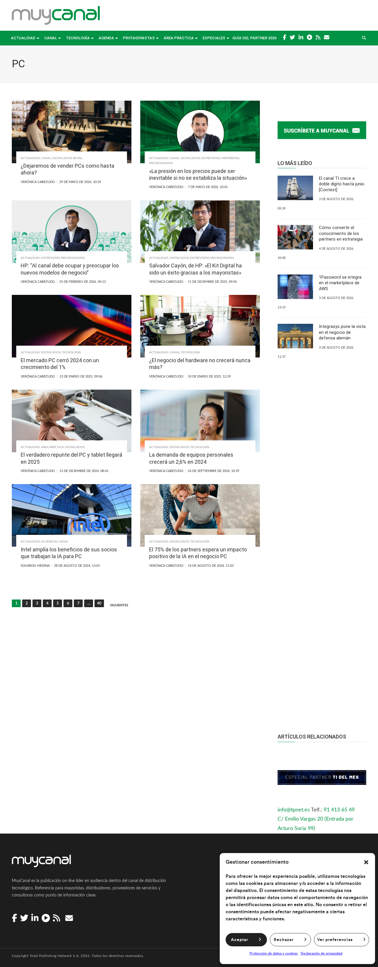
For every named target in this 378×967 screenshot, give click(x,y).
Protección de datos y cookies (274, 953)
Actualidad (23, 38)
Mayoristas (230, 158)
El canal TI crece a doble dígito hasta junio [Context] (341, 184)
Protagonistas (139, 38)
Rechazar (284, 940)
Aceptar (239, 940)
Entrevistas (210, 158)
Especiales (214, 38)
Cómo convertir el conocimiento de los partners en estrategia (341, 233)
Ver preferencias (335, 940)
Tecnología (78, 38)
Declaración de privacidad (321, 953)
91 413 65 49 (339, 810)
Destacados (62, 158)
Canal (50, 38)
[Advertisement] (322, 609)
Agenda (106, 38)
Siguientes (119, 605)
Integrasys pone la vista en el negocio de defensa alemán (342, 332)
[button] (366, 862)
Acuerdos (49, 541)
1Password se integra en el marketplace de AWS (340, 283)
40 (99, 603)
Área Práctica (179, 38)
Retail (77, 158)
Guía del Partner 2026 (254, 38)
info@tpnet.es (294, 810)
